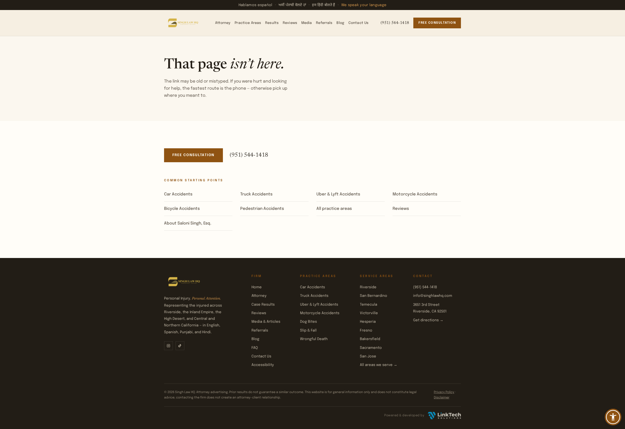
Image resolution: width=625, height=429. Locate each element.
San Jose (368, 356)
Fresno (366, 330)
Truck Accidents (256, 194)
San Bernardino (373, 296)
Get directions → (428, 320)
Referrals (324, 23)
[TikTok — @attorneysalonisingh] (180, 345)
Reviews (290, 23)
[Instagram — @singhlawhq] (168, 345)
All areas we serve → (378, 365)
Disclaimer (441, 397)
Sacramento (371, 348)
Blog (340, 23)
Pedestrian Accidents (262, 209)
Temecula (368, 304)
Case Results (263, 304)
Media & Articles (265, 321)
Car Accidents (178, 194)
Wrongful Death (314, 339)
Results (272, 23)
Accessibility (262, 365)
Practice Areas (248, 23)
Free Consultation (437, 22)
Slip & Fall (308, 330)
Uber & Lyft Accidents (338, 194)
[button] (613, 417)
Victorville (369, 313)
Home (256, 287)
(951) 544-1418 (395, 23)
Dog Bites (308, 321)
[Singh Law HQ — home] (183, 23)
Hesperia (368, 321)
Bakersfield (370, 339)
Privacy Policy (444, 392)
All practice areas (334, 209)
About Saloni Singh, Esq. (187, 223)
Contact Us (358, 23)
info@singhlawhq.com (432, 296)
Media (306, 23)
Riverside (368, 287)
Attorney (222, 23)
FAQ (254, 348)
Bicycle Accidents (182, 209)
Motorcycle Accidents (415, 194)
